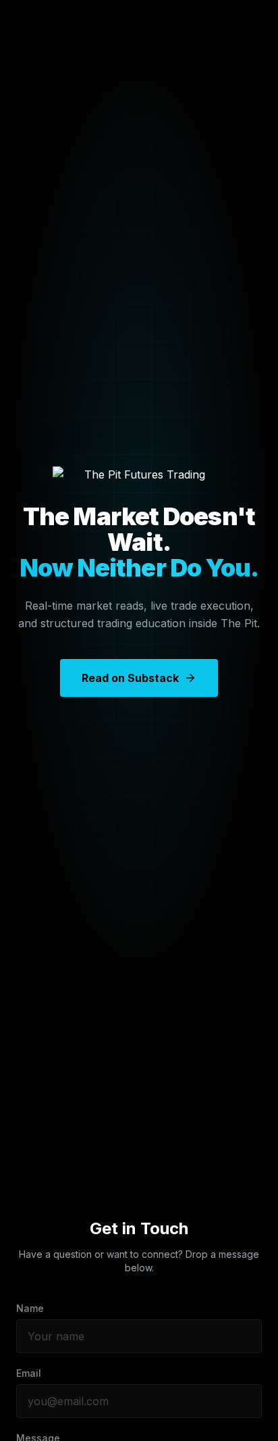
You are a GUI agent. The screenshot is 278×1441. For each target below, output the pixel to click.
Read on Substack (130, 678)
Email (28, 1373)
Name (30, 1308)
